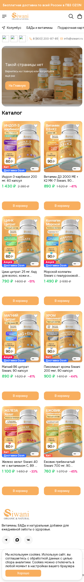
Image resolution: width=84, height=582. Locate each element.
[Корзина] (79, 16)
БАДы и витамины (39, 28)
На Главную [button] (17, 86)
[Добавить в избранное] (35, 126)
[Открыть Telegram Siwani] (14, 38)
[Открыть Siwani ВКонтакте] (5, 38)
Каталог (12, 113)
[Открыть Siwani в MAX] (22, 38)
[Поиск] (71, 16)
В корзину (20, 206)
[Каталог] (4, 16)
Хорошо (23, 573)
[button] (21, 146)
